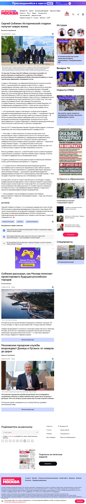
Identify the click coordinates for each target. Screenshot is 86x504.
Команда (78, 478)
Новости (22, 13)
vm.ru (24, 490)
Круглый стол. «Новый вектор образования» (70, 79)
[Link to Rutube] (28, 441)
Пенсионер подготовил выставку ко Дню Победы (72, 225)
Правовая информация (39, 480)
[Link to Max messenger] (2, 441)
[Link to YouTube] (17, 441)
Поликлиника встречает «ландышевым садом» (66, 202)
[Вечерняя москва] (11, 481)
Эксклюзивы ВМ (25, 15)
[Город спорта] (67, 14)
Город (13, 34)
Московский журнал (41, 11)
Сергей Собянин (32, 221)
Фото (29, 13)
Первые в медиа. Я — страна (29, 18)
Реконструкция (8, 221)
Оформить (48, 464)
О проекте (70, 234)
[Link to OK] (10, 441)
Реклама (34, 478)
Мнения (49, 433)
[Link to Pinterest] (32, 441)
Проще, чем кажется (66, 98)
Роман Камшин (6, 284)
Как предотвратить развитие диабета (70, 103)
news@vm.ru (56, 491)
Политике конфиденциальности (15, 502)
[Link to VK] (6, 441)
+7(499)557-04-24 (12, 491)
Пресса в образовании (57, 11)
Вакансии (72, 478)
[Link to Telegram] (21, 441)
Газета (31, 11)
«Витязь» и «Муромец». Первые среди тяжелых (74, 217)
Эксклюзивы (63, 41)
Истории (62, 25)
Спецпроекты (42, 13)
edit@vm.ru (29, 491)
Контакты (28, 480)
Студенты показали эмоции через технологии (73, 208)
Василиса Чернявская (8, 30)
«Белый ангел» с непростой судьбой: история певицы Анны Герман (62, 32)
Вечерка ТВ (23, 11)
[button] (82, 32)
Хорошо (80, 501)
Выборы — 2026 (45, 18)
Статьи (49, 430)
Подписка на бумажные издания (48, 478)
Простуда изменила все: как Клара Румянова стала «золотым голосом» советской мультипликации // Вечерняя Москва (71, 32)
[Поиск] (73, 14)
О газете (28, 478)
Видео (34, 13)
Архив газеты (64, 430)
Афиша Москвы (36, 15)
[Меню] (83, 14)
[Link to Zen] (13, 441)
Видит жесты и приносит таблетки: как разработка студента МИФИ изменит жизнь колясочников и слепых (70, 46)
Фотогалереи (51, 437)
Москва (20, 221)
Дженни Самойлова (8, 355)
